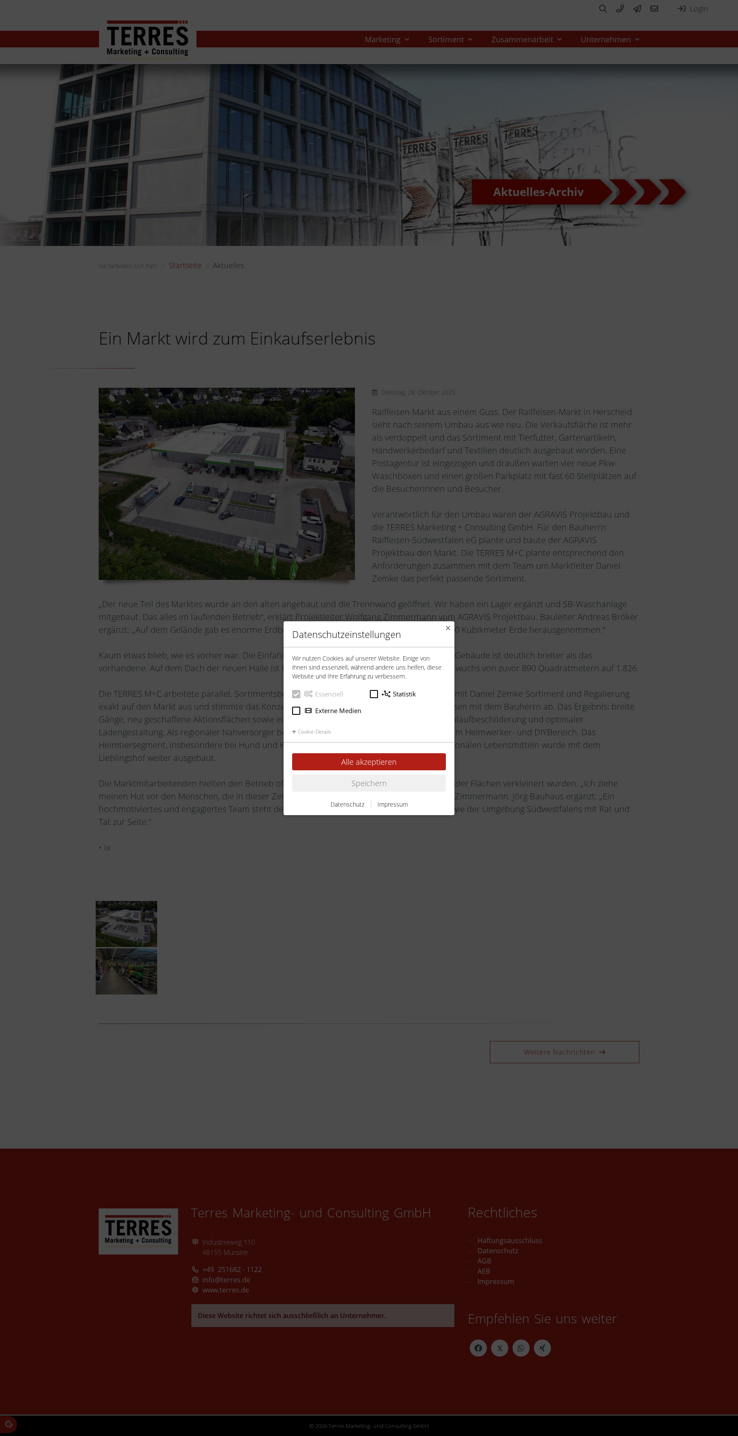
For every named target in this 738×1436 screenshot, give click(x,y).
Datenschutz (347, 804)
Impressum (393, 804)
